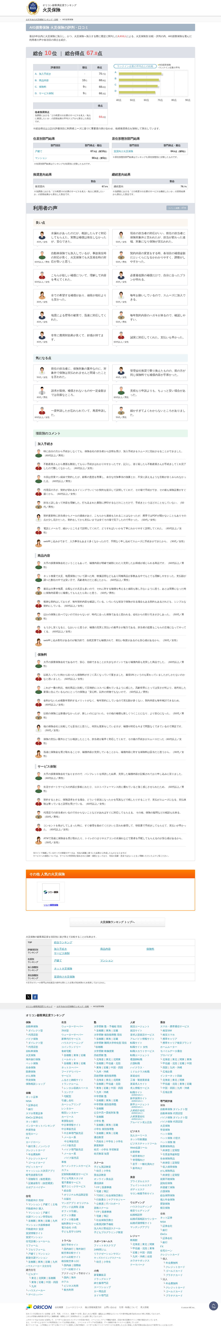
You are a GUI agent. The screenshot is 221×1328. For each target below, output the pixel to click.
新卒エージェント (140, 1105)
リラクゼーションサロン (107, 1253)
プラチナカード (174, 1275)
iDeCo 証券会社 (34, 1117)
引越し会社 (67, 1100)
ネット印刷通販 (138, 1139)
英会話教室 (100, 1174)
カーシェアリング (71, 1104)
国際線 (77, 1265)
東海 (40, 1220)
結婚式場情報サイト (141, 1223)
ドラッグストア (102, 1279)
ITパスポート (113, 1203)
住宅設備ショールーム (38, 1241)
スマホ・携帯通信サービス (174, 1026)
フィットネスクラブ (105, 1245)
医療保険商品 (167, 1146)
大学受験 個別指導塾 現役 (108, 1034)
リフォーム (32, 1245)
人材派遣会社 (137, 1117)
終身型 (166, 1150)
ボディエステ (137, 1189)
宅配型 (67, 1096)
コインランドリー (71, 1047)
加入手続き (45, 73)
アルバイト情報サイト (142, 1038)
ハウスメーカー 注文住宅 (38, 1266)
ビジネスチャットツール (143, 1143)
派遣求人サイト (138, 1083)
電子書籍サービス (71, 1182)
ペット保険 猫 (167, 1142)
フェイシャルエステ (141, 1185)
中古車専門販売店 (73, 1133)
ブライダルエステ (140, 1181)
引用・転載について (128, 1307)
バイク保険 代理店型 (171, 1121)
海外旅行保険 (33, 1059)
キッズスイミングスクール (107, 1257)
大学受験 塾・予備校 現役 (108, 1026)
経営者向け (139, 1156)
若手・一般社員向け (143, 1164)
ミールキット (68, 1059)
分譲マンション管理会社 (39, 1216)
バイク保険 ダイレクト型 (174, 1117)
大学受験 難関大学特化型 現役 (110, 1042)
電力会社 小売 (69, 1227)
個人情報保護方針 (93, 1307)
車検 (63, 1162)
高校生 (100, 1141)
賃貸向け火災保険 (123, 151)
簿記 (106, 1191)
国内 (66, 1277)
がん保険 (31, 1075)
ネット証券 (32, 1097)
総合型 (67, 1190)
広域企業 (167, 1071)
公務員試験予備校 (103, 1224)
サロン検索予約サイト (142, 1193)
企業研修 (135, 1151)
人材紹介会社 (137, 1111)
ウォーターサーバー (72, 1026)
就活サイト (136, 1030)
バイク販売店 (68, 1145)
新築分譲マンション (37, 1257)
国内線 (67, 1265)
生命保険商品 (167, 1158)
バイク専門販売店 (73, 1149)
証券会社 (33, 1105)
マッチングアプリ (140, 1227)
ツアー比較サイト (71, 1269)
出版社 (67, 1198)
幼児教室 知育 (101, 1153)
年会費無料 (34, 1154)
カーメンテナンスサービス (75, 1166)
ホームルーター (168, 1047)
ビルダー (33, 1274)
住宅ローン (32, 1133)
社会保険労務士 (114, 1195)
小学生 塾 (99, 1121)
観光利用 (69, 1289)
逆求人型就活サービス (142, 1034)
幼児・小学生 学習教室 (106, 1149)
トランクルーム (69, 1083)
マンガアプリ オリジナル (75, 1203)
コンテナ (69, 1092)
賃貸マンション (34, 1237)
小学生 (119, 1141)
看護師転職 (136, 1059)
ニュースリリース (74, 1307)
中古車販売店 (68, 1129)
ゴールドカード (36, 1162)
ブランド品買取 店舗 (72, 1207)
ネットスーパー (69, 1067)
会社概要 (59, 1307)
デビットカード (34, 1166)
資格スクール (101, 1207)
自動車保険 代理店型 (171, 1113)
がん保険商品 (167, 1170)
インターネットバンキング (40, 1125)
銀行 (30, 1109)
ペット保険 (32, 1063)
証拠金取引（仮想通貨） (41, 1183)
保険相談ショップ (35, 1083)
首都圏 (32, 1220)
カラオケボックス (140, 1260)
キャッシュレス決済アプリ (40, 1170)
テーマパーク (137, 1264)
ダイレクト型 (35, 1030)
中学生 (109, 1141)
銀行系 (32, 1146)
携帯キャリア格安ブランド (177, 1042)
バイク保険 (32, 1038)
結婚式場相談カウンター (143, 1218)
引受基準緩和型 (171, 1154)
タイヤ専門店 (101, 1295)
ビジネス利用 (71, 1285)
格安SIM (167, 1030)
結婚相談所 (136, 1214)
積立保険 (165, 1207)
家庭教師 (99, 1145)
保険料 (42, 86)
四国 (165, 1067)
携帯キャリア (170, 1038)
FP (97, 1187)
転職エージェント (140, 1055)
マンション (41, 158)
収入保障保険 (170, 1166)
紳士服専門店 (101, 1283)
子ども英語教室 (102, 1166)
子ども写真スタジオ (72, 1178)
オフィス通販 (68, 1215)
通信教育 (99, 1137)
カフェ (65, 1170)
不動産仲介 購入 (35, 1208)
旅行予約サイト (69, 1244)
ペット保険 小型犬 (170, 1138)
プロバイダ (166, 1055)
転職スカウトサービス (142, 1051)
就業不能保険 (167, 1179)
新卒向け (137, 1168)
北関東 (42, 1278)
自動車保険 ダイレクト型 (174, 1109)
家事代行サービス (71, 1038)
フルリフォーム (36, 1249)
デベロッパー (35, 1294)
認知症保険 (166, 1183)
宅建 (98, 1191)
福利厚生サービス (71, 1223)
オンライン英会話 (103, 1179)
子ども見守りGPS (71, 1231)
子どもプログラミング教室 (108, 1232)
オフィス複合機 (69, 1219)
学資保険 (31, 1079)
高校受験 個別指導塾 (105, 1075)
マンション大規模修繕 (38, 1224)
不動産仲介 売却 (35, 1200)
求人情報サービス (140, 1088)
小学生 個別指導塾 (104, 1129)
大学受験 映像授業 (104, 1051)
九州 (54, 1220)
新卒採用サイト (138, 1099)
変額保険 (165, 1203)
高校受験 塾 (100, 1055)
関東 (152, 1244)
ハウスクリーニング (72, 1042)
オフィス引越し (69, 1211)
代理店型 (33, 1034)
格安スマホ (169, 1034)
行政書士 (101, 1199)
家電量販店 (100, 1275)
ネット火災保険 (63, 968)
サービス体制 (46, 93)
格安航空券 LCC (70, 1261)
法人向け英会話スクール (107, 1228)
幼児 (98, 1170)
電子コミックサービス (73, 1186)
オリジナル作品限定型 (76, 1194)
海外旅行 (81, 1248)
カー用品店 (100, 1291)
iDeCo (163, 1234)
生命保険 (31, 1067)
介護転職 (135, 1063)
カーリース (67, 1116)
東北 (33, 1278)
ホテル (65, 1281)
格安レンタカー (69, 1112)
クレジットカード (35, 1150)
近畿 (47, 1220)
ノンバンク (44, 1146)
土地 (54, 1204)
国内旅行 (69, 1248)
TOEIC (100, 1195)
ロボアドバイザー (35, 1187)
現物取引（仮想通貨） (40, 1179)
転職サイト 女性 (139, 1047)
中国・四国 (52, 1282)
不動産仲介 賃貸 (35, 1229)
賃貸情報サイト (34, 1233)
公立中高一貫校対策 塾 (106, 1112)
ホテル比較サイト (71, 1257)
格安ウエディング (140, 1210)
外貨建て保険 (167, 1187)
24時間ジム (100, 1249)
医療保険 (31, 1071)
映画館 (133, 1240)
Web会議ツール (138, 1147)
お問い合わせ (110, 1307)
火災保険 (31, 1055)
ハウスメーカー (36, 1290)
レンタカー (67, 1108)
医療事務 (107, 1187)
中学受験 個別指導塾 (105, 1104)
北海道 (100, 1059)
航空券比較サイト (71, 1252)
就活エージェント (140, 1026)
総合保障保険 (167, 1195)
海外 (73, 1277)
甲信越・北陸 (113, 1063)
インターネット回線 (171, 1075)
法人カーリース (138, 1135)
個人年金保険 (167, 1199)
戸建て (38, 151)
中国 (189, 1063)
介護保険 (165, 1191)
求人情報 (144, 1307)
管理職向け (139, 1159)
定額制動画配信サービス (74, 1174)
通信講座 (99, 1183)
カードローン (33, 1142)
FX (27, 1138)
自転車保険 (32, 1051)
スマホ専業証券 (34, 1113)
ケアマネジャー (116, 1199)
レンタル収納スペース (76, 1088)
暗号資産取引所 (34, 1174)
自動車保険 (32, 1026)
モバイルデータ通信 (171, 1051)
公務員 (100, 1203)
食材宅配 (66, 1051)
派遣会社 (135, 1075)
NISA (28, 1101)
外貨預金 (31, 1129)
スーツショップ (102, 1287)
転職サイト (136, 1042)
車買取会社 (67, 1121)
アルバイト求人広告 (141, 1122)
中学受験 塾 (100, 1096)
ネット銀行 (32, 1121)
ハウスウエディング (141, 1206)
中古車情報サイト (71, 1124)
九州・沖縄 (102, 1071)
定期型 (176, 1150)
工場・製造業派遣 (140, 1079)
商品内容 (44, 80)
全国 (149, 1256)
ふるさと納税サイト (72, 1079)
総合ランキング (63, 942)
